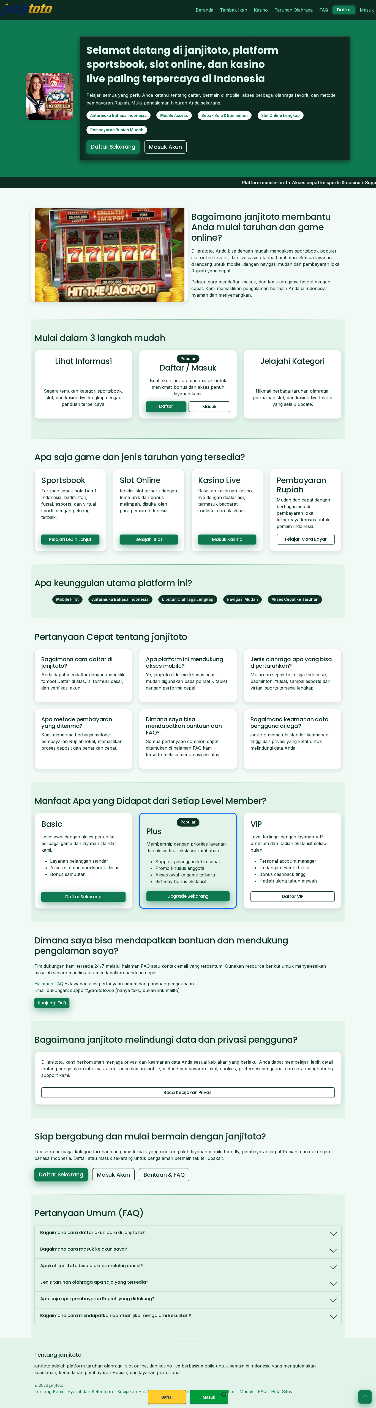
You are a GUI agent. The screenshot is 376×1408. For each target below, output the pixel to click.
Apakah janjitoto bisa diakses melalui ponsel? (91, 1265)
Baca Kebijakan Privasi (188, 1092)
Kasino (261, 10)
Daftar (344, 10)
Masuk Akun (165, 147)
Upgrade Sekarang (188, 896)
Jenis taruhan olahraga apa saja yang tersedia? (94, 1282)
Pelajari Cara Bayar (306, 539)
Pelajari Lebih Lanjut (70, 539)
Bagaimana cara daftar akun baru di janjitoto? (92, 1232)
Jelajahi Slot (148, 539)
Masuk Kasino (227, 539)
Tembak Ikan (233, 10)
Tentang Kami (48, 1391)
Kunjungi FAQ (52, 1003)
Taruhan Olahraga (293, 10)
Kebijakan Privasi (134, 1391)
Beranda (204, 10)
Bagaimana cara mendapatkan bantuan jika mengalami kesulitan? (115, 1315)
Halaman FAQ (48, 983)
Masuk (367, 10)
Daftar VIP (292, 896)
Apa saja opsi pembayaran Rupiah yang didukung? (97, 1299)
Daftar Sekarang (113, 147)
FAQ (323, 10)
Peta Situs (281, 1391)
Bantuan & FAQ (164, 1175)
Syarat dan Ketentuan (90, 1391)
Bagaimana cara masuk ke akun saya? (83, 1249)
